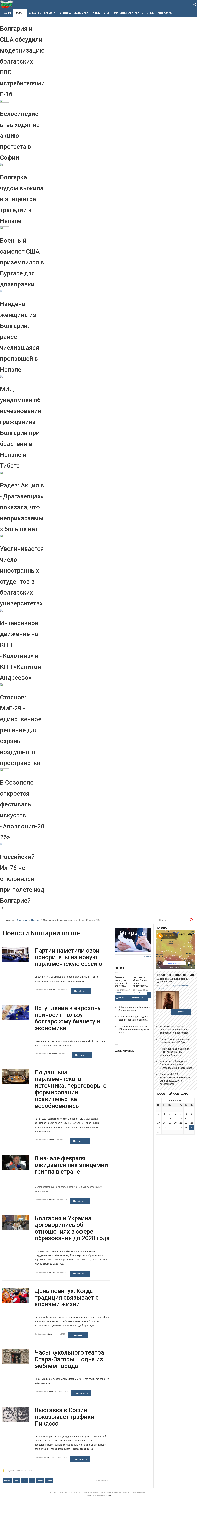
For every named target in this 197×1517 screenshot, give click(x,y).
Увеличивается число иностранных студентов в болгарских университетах (174, 1029)
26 (169, 1127)
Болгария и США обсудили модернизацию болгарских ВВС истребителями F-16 (22, 61)
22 (186, 1123)
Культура (49, 13)
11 (164, 1118)
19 (169, 1123)
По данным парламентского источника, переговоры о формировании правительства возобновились (71, 1089)
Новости (20, 13)
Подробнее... (120, 998)
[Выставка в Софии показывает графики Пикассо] (15, 1414)
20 (175, 1123)
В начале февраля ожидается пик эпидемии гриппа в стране (71, 1165)
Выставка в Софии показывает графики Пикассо (64, 1416)
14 (180, 1118)
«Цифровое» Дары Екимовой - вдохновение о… (173, 980)
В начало (7, 1480)
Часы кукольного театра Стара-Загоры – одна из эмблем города (69, 1359)
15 (186, 1118)
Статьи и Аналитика (126, 13)
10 (158, 1118)
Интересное (164, 13)
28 (180, 1127)
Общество (34, 13)
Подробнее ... (80, 991)
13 (175, 1118)
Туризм (95, 13)
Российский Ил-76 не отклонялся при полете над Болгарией (22, 878)
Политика (64, 13)
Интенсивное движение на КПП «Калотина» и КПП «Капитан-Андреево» (174, 1052)
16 (191, 1118)
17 (158, 1123)
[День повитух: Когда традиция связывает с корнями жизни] (15, 1295)
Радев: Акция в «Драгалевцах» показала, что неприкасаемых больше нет (22, 507)
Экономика (81, 13)
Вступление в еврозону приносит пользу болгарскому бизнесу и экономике (68, 1018)
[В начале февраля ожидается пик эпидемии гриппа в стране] (15, 1162)
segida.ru (107, 1495)
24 (158, 1127)
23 (191, 1123)
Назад (16, 1480)
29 (186, 1127)
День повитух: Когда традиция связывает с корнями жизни (66, 1297)
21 (180, 1123)
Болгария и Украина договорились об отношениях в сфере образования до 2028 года (72, 1228)
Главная (6, 13)
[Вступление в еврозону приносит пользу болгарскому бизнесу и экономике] (15, 1012)
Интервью (148, 13)
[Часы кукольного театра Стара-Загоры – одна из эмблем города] (15, 1356)
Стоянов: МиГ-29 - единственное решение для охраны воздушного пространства (20, 730)
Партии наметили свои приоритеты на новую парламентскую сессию (68, 957)
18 (164, 1123)
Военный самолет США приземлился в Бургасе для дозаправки (22, 262)
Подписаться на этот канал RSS (20, 1471)
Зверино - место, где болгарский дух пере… (121, 981)
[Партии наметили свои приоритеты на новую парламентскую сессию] (15, 954)
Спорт (107, 13)
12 (169, 1118)
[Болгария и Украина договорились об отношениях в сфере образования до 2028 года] (15, 1222)
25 (164, 1127)
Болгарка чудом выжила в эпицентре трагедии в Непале (21, 199)
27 (175, 1127)
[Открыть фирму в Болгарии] (133, 952)
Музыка (175, 986)
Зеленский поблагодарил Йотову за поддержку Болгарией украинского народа (177, 1064)
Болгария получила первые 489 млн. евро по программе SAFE (133, 1029)
